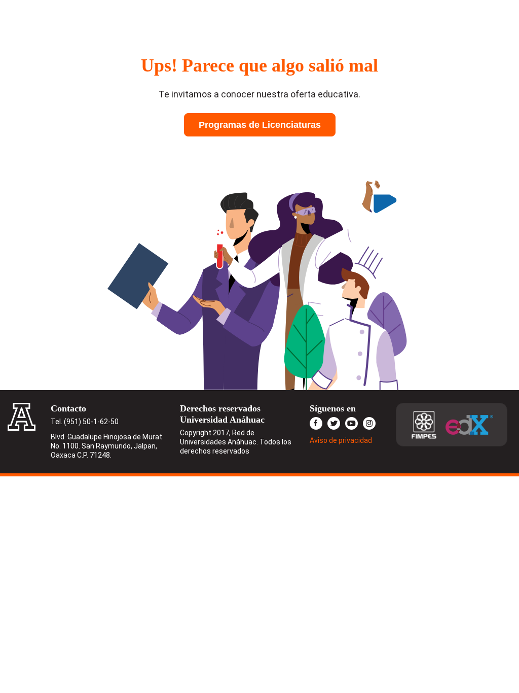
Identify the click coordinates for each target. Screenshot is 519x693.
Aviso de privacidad (341, 440)
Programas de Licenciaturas (260, 125)
